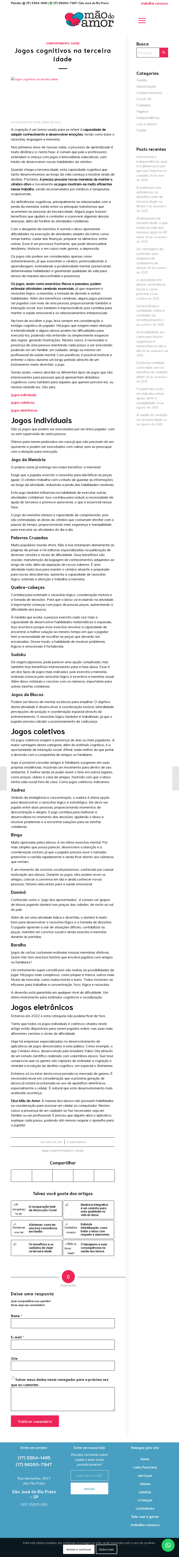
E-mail (17, 1336)
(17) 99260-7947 (65, 3)
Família (141, 80)
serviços (145, 1475)
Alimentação (146, 86)
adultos (145, 1491)
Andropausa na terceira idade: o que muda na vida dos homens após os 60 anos (152, 227)
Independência (147, 118)
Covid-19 (143, 99)
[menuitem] (153, 3)
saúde (79, 1150)
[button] (168, 1545)
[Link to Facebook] (158, 20)
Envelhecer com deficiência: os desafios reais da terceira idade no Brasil (149, 196)
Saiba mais (106, 1549)
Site (14, 1358)
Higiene (142, 111)
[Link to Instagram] (165, 20)
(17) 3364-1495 (36, 3)
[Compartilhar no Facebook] (21, 1176)
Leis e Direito (146, 124)
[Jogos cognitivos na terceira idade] (63, 96)
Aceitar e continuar (79, 1549)
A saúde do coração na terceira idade (151, 417)
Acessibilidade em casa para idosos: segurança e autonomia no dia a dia (151, 341)
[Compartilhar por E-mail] (104, 1176)
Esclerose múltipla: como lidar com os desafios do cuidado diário (151, 369)
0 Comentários (76, 1142)
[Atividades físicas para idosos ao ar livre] (175, 778)
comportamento (62, 1150)
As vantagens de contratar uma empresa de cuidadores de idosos (149, 258)
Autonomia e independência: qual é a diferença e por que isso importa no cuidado (151, 165)
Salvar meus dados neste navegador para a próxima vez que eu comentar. (59, 1382)
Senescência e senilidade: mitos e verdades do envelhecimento (150, 313)
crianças (145, 1499)
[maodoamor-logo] (89, 20)
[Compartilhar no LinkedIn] (83, 1176)
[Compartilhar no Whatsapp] (63, 1176)
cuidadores (145, 1508)
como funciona (145, 1467)
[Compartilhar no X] (42, 1176)
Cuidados (143, 105)
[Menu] (140, 20)
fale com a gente (145, 1516)
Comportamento (58, 43)
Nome (16, 1315)
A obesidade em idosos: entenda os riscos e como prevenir (151, 287)
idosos (145, 1483)
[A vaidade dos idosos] (3, 778)
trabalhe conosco (145, 1524)
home (145, 1458)
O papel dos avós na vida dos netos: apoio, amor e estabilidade (150, 396)
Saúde (75, 43)
